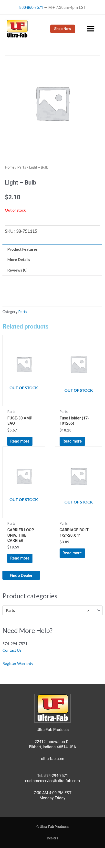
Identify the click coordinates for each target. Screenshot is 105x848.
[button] (90, 29)
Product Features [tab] (22, 249)
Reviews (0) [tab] (17, 270)
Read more (20, 441)
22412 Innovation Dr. (53, 741)
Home (9, 167)
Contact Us (11, 650)
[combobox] (52, 610)
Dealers (52, 838)
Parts (21, 167)
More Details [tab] (18, 259)
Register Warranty (17, 663)
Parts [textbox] (47, 610)
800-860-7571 (31, 7)
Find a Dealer (21, 575)
